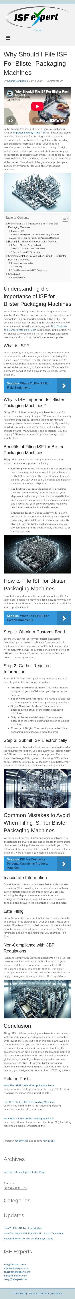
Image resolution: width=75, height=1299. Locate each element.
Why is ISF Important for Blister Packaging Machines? (36, 234)
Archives (9, 1183)
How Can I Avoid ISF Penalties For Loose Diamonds (34, 1233)
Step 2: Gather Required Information (29, 249)
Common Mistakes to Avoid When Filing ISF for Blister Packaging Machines (37, 258)
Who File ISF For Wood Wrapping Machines (29, 1085)
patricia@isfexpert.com (17, 1271)
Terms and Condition (39, 1293)
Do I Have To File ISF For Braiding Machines (29, 1102)
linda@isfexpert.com (15, 1275)
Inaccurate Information (23, 263)
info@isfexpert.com (15, 1264)
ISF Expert (49, 1140)
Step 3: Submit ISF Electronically (27, 252)
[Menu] (8, 37)
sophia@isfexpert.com (16, 1268)
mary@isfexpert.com (15, 1279)
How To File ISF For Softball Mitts (23, 1228)
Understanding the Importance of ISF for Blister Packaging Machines (33, 225)
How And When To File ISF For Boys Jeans (28, 1238)
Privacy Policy (20, 1293)
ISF (44, 132)
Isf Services (21, 1140)
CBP (33, 329)
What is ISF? (18, 231)
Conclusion (14, 274)
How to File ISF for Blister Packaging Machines (33, 241)
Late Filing (17, 267)
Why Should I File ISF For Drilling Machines (29, 1118)
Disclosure (56, 1293)
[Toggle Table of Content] (63, 219)
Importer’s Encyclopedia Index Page (24, 1172)
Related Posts (19, 277)
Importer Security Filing (26, 132)
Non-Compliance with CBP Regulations (30, 270)
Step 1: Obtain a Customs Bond (27, 245)
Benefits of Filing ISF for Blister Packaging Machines (36, 238)
